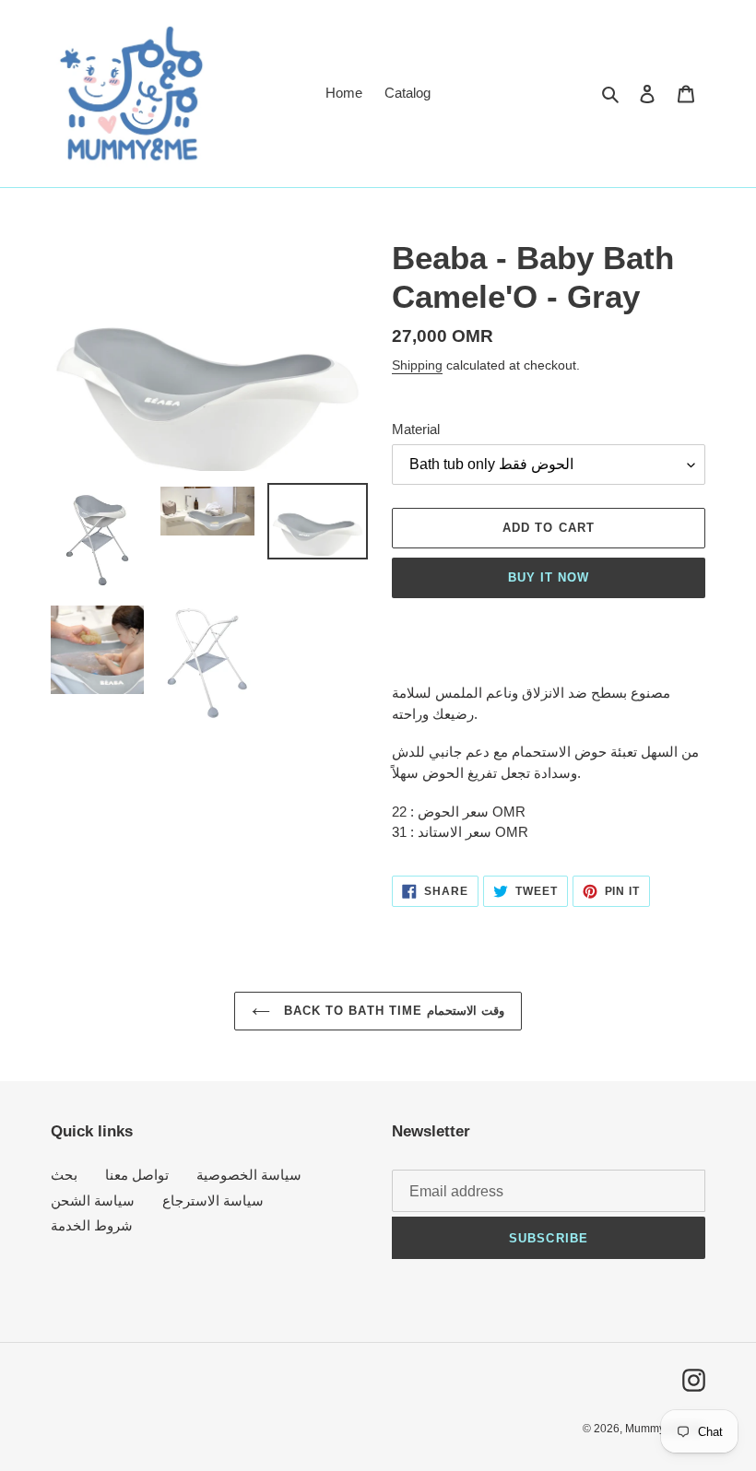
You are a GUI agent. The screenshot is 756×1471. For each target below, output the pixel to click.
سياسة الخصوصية (248, 1175)
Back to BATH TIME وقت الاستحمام (391, 1011)
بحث (64, 1175)
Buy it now (548, 577)
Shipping (417, 365)
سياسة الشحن (93, 1200)
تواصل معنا (137, 1175)
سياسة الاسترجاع (213, 1200)
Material (416, 429)
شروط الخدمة (92, 1225)
